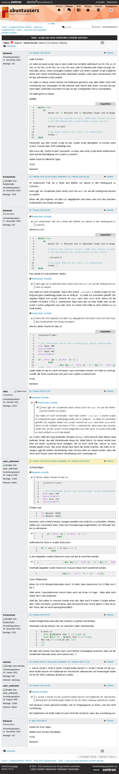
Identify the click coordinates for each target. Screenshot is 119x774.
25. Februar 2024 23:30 (39, 391)
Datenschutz (51, 769)
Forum (69, 6)
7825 (14, 194)
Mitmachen (111, 6)
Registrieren (112, 2)
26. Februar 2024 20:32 (39, 685)
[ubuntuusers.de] (21, 13)
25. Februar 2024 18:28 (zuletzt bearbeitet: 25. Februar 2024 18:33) (59, 176)
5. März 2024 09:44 (38, 721)
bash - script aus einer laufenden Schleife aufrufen (81, 761)
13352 (14, 406)
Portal (59, 6)
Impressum (62, 769)
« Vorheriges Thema (87, 757)
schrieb (47, 216)
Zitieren (110, 53)
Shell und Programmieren (45, 761)
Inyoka (15, 766)
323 (13, 64)
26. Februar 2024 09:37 (39, 615)
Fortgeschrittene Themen (20, 27)
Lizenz (33, 769)
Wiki (78, 6)
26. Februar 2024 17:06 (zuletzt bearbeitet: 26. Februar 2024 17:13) (59, 662)
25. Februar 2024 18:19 (39, 53)
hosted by (6, 2)
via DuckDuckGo (109, 27)
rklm (5, 391)
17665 (14, 479)
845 (13, 676)
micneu (7, 662)
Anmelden (100, 2)
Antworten (10, 46)
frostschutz (9, 176)
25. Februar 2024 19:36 (39, 210)
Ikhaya (88, 6)
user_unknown (11, 461)
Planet (98, 6)
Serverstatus (73, 769)
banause (7, 53)
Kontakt (41, 769)
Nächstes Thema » (107, 757)
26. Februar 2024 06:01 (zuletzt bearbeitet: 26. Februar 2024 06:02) (59, 461)
